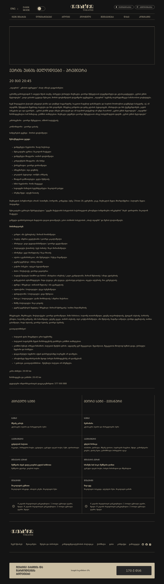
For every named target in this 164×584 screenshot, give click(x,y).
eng (13, 8)
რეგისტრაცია (124, 7)
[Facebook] (146, 544)
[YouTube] (143, 544)
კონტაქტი (121, 544)
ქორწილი (101, 544)
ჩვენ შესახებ (16, 544)
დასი (111, 544)
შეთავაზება (31, 544)
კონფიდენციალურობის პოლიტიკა (77, 544)
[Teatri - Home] (82, 7)
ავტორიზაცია (145, 7)
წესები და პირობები (49, 544)
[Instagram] (150, 544)
